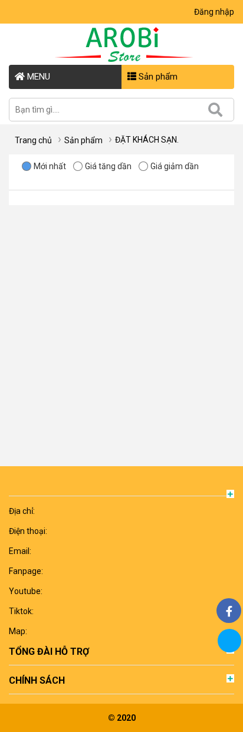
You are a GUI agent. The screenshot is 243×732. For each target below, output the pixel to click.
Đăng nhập (214, 12)
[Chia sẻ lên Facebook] (228, 610)
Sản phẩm (157, 76)
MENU (37, 76)
